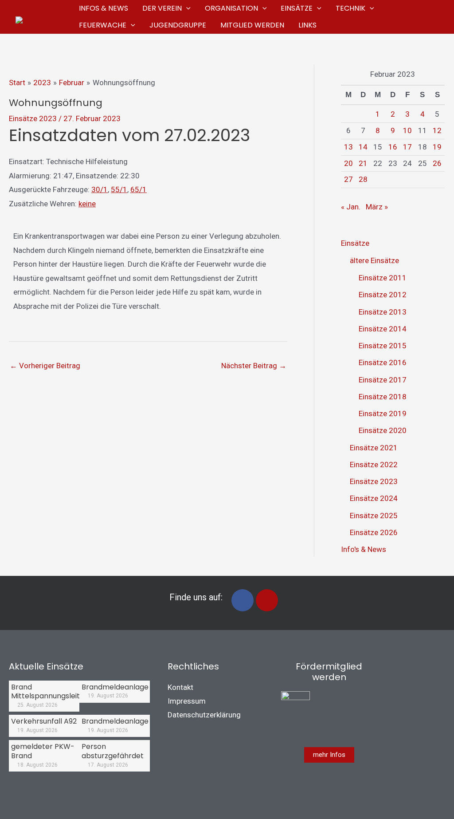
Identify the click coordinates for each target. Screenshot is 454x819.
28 (363, 179)
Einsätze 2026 (374, 532)
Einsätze (355, 243)
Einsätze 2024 (374, 498)
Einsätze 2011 (383, 277)
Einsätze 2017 (383, 379)
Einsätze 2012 (383, 294)
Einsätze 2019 (383, 413)
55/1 (119, 189)
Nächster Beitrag (253, 365)
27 (348, 179)
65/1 (138, 189)
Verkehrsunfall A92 (44, 721)
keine (87, 203)
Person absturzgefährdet (113, 751)
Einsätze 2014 (383, 328)
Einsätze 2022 (374, 464)
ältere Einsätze (374, 260)
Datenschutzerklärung (204, 714)
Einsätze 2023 (33, 118)
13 (348, 146)
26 (437, 163)
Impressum (187, 701)
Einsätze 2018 (383, 396)
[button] (186, 8)
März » (377, 206)
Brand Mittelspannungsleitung (52, 691)
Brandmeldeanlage (115, 687)
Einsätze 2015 (383, 345)
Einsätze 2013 (383, 311)
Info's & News (363, 549)
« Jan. (350, 206)
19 (437, 146)
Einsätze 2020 (383, 430)
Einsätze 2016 (383, 362)
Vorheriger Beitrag (45, 365)
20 (348, 163)
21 (363, 163)
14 (363, 146)
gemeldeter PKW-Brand (42, 751)
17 (407, 146)
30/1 (99, 189)
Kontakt (180, 687)
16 (392, 146)
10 (407, 130)
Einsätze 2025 (374, 515)
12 (437, 130)
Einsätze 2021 (374, 447)
